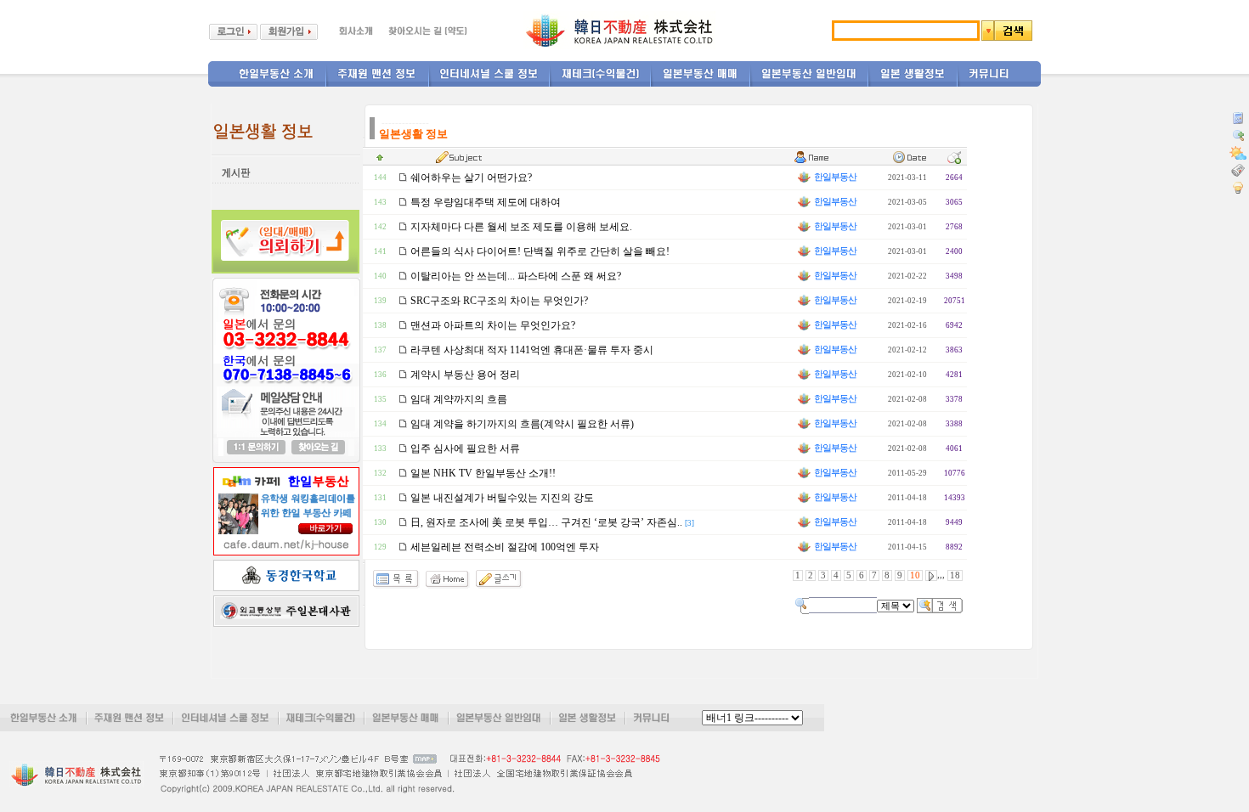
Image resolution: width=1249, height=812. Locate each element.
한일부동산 (834, 177)
